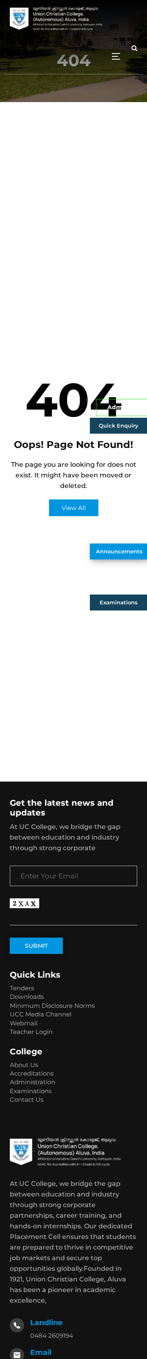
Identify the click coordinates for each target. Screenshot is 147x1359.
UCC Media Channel (40, 1014)
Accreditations (31, 1073)
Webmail (24, 1023)
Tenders (22, 988)
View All (74, 508)
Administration (32, 1082)
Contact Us (26, 1099)
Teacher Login (31, 1032)
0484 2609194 (51, 1335)
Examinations (119, 602)
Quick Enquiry (118, 425)
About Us (24, 1065)
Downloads (27, 996)
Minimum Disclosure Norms (52, 1005)
